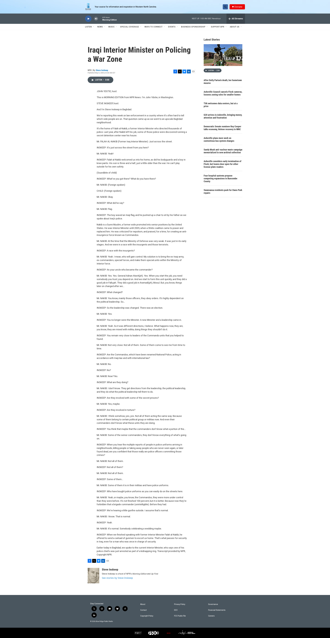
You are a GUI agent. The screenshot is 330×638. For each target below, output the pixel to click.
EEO (176, 610)
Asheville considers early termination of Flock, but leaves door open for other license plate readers (222, 164)
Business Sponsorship (193, 27)
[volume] (96, 19)
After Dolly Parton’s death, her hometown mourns (223, 81)
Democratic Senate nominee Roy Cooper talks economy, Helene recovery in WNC (222, 128)
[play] (88, 18)
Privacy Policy (179, 604)
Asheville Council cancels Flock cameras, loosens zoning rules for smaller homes (223, 93)
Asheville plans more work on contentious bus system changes (219, 139)
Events (172, 27)
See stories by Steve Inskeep (117, 577)
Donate (238, 6)
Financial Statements (216, 610)
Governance (213, 604)
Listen (88, 27)
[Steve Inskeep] (93, 575)
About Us (234, 27)
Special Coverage (129, 27)
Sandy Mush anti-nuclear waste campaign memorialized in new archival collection (223, 151)
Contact (143, 610)
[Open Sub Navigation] (94, 27)
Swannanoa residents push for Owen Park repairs (223, 191)
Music (111, 27)
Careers (211, 616)
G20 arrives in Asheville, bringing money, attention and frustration (223, 116)
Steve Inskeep (102, 70)
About (142, 604)
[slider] (100, 18)
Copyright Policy (146, 616)
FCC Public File (180, 616)
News (100, 27)
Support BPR (217, 27)
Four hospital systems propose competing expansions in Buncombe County (220, 178)
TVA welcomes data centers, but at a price (220, 105)
